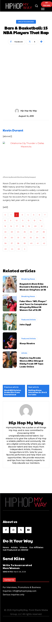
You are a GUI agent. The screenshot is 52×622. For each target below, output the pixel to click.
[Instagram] (13, 530)
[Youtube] (28, 530)
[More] (41, 42)
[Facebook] (6, 530)
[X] (21, 530)
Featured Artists (28, 320)
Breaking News (28, 279)
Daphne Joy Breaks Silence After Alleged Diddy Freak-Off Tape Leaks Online (31, 362)
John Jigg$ (25, 324)
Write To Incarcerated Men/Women (17, 566)
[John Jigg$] (10, 321)
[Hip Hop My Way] (17, 111)
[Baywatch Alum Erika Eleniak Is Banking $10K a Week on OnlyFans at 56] (10, 284)
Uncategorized (26, 22)
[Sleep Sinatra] (10, 340)
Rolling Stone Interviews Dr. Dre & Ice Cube (37, 392)
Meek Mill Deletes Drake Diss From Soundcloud (12, 392)
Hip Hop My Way (28, 111)
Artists (24, 353)
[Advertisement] (26, 73)
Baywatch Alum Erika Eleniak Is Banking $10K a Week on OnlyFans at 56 (34, 286)
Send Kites (8, 572)
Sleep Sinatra (27, 343)
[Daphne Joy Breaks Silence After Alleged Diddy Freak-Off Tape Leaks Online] (10, 359)
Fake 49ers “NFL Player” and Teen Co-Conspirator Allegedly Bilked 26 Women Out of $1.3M (33, 305)
